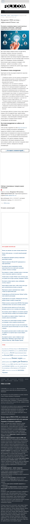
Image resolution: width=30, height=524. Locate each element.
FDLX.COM (5, 384)
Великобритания (23, 349)
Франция (4, 358)
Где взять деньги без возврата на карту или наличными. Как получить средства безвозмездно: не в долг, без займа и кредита (15, 326)
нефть (11, 364)
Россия (6, 355)
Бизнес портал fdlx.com (10, 195)
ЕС (2, 353)
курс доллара (8, 364)
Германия (11, 350)
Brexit (8, 348)
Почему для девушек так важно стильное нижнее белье (14, 250)
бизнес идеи (17, 358)
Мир (8, 379)
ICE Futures (11, 348)
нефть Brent (15, 364)
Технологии (13, 379)
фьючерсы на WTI (17, 368)
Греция (15, 350)
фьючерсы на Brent (9, 368)
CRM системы (7, 203)
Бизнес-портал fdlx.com (11, 388)
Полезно (16, 380)
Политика (21, 379)
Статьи (21, 380)
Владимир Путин (5, 350)
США (11, 355)
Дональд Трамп (23, 350)
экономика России (8, 370)
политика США (16, 366)
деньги (4, 361)
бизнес (10, 358)
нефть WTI (20, 364)
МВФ (3, 355)
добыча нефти (9, 361)
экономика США (14, 370)
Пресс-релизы (8, 380)
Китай (12, 353)
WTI (18, 348)
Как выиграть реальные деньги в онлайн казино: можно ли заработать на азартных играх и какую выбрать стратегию (14, 332)
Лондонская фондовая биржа (20, 353)
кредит (3, 364)
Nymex (15, 348)
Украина (25, 355)
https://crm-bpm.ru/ (22, 127)
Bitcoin (3, 348)
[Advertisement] (15, 169)
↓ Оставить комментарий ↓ (15, 151)
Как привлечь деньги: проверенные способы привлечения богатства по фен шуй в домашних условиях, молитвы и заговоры (13, 268)
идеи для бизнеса (20, 361)
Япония (7, 358)
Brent (6, 348)
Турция (21, 355)
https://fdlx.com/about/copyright (7, 403)
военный (24, 358)
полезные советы (9, 366)
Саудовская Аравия (16, 355)
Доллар (17, 350)
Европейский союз (7, 352)
